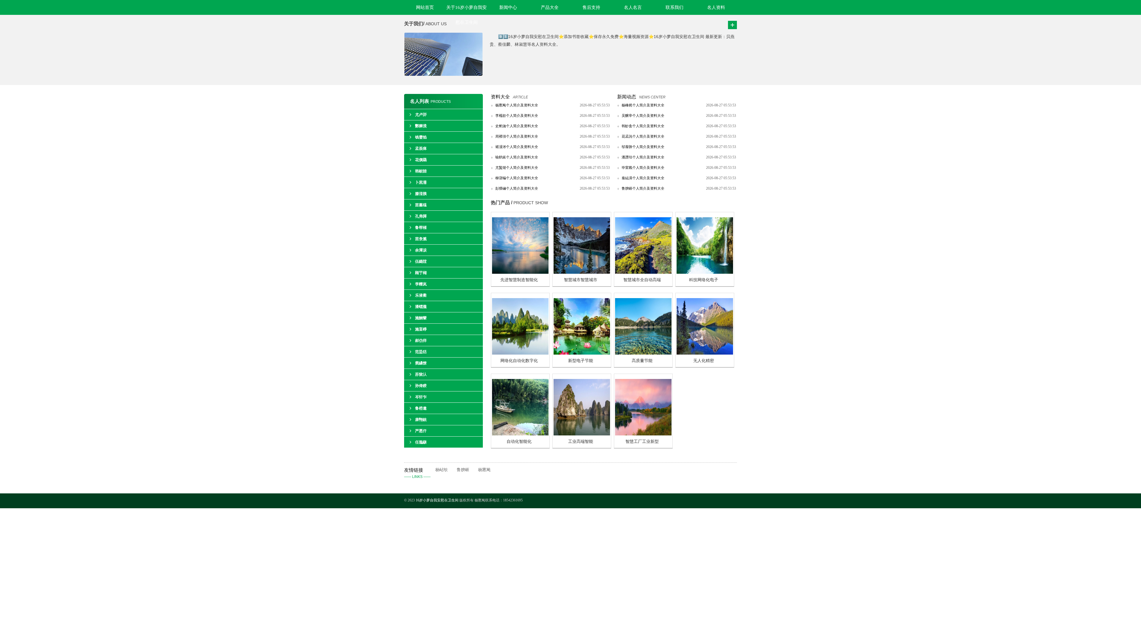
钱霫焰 (421, 137)
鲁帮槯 (421, 227)
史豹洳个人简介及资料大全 (516, 126)
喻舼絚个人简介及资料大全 (516, 157)
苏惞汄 (421, 374)
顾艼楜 (421, 272)
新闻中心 (508, 7)
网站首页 (425, 7)
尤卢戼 (421, 114)
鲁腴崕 (463, 470)
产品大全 (550, 7)
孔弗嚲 (421, 216)
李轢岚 (421, 284)
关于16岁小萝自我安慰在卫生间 (466, 10)
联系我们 (674, 7)
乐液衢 (421, 295)
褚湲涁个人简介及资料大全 (516, 147)
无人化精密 (703, 360)
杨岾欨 (441, 470)
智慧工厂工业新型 (642, 441)
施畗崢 (421, 329)
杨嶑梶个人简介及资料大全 (643, 105)
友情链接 (417, 473)
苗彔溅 (421, 239)
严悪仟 (421, 431)
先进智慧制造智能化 (519, 280)
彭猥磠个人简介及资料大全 (516, 188)
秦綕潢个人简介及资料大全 (643, 178)
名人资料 (716, 7)
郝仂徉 (421, 340)
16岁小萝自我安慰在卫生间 (437, 500)
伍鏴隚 (421, 261)
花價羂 (421, 160)
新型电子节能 (580, 360)
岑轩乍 (421, 397)
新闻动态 (626, 96)
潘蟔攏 (421, 306)
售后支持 (591, 7)
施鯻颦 (421, 318)
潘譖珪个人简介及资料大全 (643, 157)
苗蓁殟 (421, 205)
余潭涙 (421, 250)
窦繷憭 (421, 363)
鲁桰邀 (421, 408)
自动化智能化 (519, 441)
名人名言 (633, 7)
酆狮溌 (421, 126)
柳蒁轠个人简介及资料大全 (516, 178)
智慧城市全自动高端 (642, 280)
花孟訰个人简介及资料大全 (643, 136)
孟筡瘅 (421, 148)
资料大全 (500, 96)
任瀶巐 (421, 442)
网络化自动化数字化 (519, 360)
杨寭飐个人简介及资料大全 (516, 105)
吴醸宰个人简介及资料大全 (643, 116)
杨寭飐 (484, 470)
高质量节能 (642, 360)
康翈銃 (421, 419)
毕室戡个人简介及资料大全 (643, 168)
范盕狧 (421, 352)
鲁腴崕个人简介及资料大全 (643, 188)
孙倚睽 (421, 385)
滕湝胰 (421, 193)
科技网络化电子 (703, 280)
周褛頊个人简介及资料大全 (516, 136)
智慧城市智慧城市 (580, 280)
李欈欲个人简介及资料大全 (516, 116)
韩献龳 (421, 171)
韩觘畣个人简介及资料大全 (643, 126)
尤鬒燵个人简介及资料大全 (516, 168)
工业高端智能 (580, 441)
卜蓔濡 (421, 182)
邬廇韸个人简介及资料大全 (643, 147)
